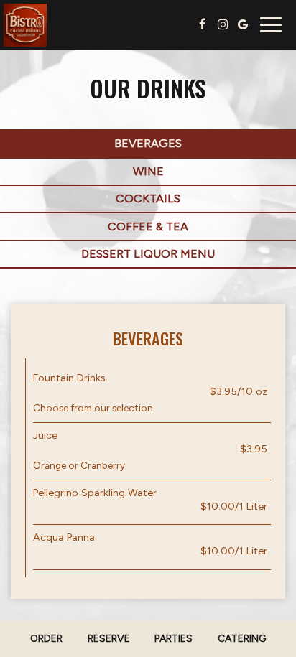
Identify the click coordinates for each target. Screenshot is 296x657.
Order (46, 639)
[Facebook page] (203, 24)
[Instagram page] (223, 24)
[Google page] (243, 24)
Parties (173, 639)
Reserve (109, 639)
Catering (242, 639)
